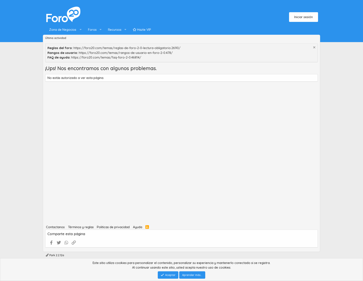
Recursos (114, 30)
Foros (92, 30)
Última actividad (55, 38)
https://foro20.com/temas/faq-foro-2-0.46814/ (106, 57)
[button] (64, 30)
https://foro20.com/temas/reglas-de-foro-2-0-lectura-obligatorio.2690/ (127, 48)
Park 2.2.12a (56, 255)
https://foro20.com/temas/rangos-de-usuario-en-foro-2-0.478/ (126, 53)
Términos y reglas (81, 227)
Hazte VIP (143, 30)
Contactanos (55, 227)
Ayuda (137, 227)
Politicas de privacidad (113, 227)
